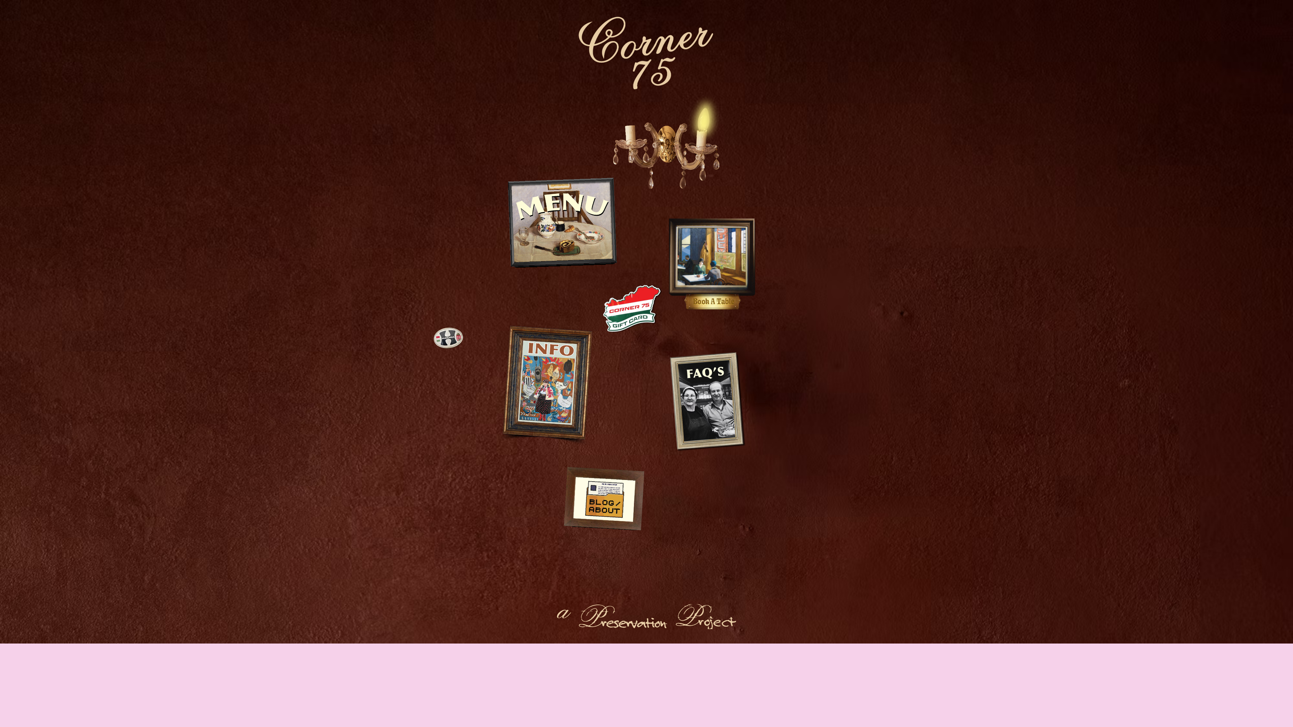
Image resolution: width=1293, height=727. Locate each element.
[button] (563, 224)
